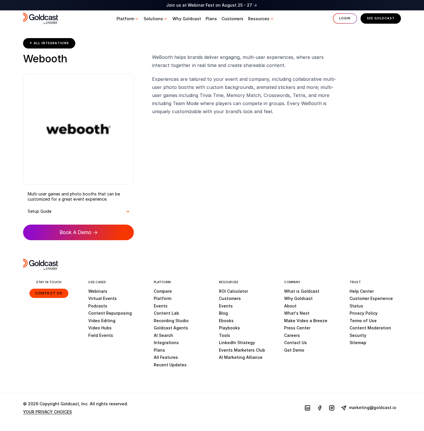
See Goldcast (381, 18)
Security (358, 335)
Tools (224, 335)
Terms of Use (363, 320)
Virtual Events (102, 298)
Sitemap (358, 342)
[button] (128, 19)
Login (344, 18)
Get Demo (294, 350)
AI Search (163, 335)
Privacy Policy (364, 313)
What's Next (296, 313)
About (290, 305)
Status (356, 305)
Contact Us (49, 293)
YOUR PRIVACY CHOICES (47, 411)
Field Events (100, 335)
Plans (159, 350)
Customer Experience (371, 298)
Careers (292, 335)
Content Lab (166, 313)
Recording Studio (171, 320)
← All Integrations (49, 43)
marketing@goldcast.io (372, 407)
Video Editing (101, 320)
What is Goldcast (301, 291)
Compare (163, 291)
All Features (166, 357)
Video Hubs (100, 327)
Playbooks (229, 327)
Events (161, 305)
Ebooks (226, 320)
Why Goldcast (298, 298)
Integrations (166, 342)
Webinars (97, 291)
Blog (223, 313)
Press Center (297, 327)
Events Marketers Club (242, 350)
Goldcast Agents (171, 327)
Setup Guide (78, 211)
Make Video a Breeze (305, 320)
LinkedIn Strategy (237, 342)
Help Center (362, 291)
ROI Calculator (233, 291)
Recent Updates (170, 364)
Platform (162, 298)
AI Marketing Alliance (240, 357)
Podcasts (97, 305)
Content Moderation (370, 327)
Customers (230, 298)
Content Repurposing (110, 313)
